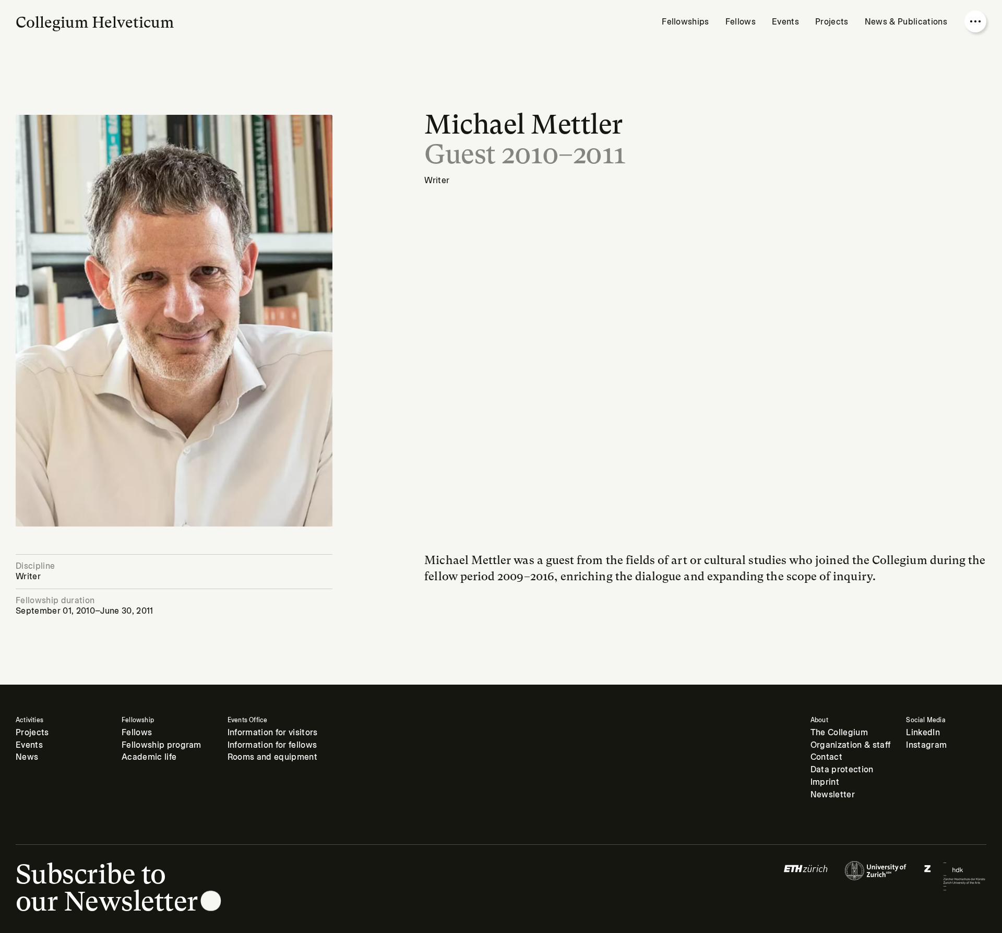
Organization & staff (850, 745)
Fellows (137, 732)
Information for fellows (272, 745)
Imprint (824, 782)
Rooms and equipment (272, 757)
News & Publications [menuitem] (906, 22)
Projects (32, 732)
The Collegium (839, 732)
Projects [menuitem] (832, 22)
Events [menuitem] (785, 22)
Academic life (149, 757)
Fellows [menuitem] (740, 22)
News (27, 757)
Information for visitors (273, 732)
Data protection (842, 769)
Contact (826, 757)
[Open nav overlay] (975, 21)
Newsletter (832, 795)
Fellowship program (161, 745)
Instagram (926, 745)
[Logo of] (806, 876)
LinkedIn (923, 732)
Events (29, 745)
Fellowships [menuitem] (685, 22)
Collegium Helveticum (95, 22)
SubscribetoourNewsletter (107, 887)
